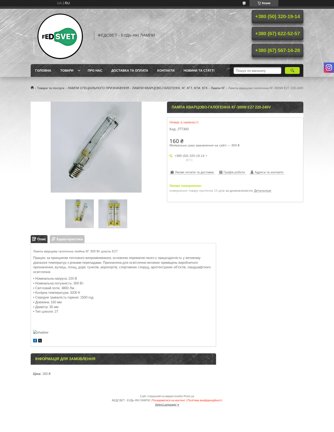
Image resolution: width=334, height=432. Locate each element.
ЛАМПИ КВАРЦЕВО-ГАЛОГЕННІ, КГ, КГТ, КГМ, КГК (169, 88)
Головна (43, 70)
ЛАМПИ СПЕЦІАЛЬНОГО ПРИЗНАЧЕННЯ (98, 88)
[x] (40, 341)
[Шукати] (292, 70)
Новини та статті (199, 70)
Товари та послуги (50, 88)
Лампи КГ (218, 88)
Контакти (165, 70)
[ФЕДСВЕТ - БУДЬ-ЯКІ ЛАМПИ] (60, 35)
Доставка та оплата (129, 70)
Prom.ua (189, 396)
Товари (66, 70)
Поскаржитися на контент (168, 400)
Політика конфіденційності (204, 400)
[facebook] (35, 341)
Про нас (95, 70)
